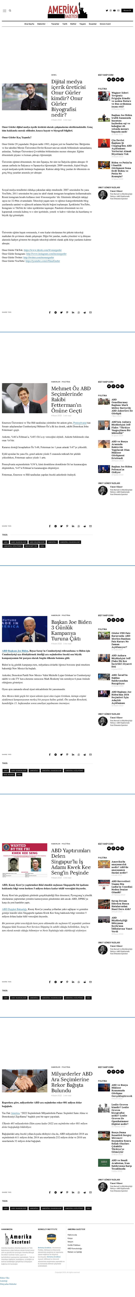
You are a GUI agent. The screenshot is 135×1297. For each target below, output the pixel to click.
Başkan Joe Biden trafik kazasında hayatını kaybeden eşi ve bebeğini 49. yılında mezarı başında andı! (122, 123)
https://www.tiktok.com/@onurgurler (43, 250)
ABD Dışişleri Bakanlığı (14, 909)
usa (42, 546)
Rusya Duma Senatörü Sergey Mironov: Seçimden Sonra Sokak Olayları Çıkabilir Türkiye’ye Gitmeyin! (121, 1142)
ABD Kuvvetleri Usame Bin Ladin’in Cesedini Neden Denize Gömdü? (122, 887)
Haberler (41, 24)
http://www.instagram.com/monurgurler (46, 253)
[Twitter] (107, 10)
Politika (66, 382)
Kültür (73, 24)
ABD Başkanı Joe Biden (15, 650)
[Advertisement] (67, 50)
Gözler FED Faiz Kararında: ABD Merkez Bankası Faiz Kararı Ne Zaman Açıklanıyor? (121, 640)
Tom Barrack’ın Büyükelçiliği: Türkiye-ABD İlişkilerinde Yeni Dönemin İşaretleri (121, 196)
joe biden (9, 774)
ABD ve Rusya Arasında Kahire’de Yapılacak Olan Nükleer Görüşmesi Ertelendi (121, 450)
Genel (54, 75)
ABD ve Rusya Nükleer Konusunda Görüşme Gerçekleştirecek (122, 1090)
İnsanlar (93, 24)
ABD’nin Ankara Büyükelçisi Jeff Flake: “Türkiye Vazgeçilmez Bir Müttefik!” (121, 427)
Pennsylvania (79, 422)
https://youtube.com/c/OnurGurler (43, 260)
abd (6, 542)
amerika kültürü (13, 546)
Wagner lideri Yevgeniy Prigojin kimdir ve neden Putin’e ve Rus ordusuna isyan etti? (121, 99)
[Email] (118, 10)
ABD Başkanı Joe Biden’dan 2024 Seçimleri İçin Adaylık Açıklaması (121, 697)
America (15, 1113)
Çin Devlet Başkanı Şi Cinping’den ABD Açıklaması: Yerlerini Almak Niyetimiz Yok (122, 147)
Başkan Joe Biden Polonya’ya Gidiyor (122, 469)
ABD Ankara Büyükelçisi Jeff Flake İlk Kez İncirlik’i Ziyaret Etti (122, 661)
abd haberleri (18, 542)
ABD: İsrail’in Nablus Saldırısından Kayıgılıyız (120, 679)
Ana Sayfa (29, 24)
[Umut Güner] (103, 195)
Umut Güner (116, 191)
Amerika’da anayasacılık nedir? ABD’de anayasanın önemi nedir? (120, 867)
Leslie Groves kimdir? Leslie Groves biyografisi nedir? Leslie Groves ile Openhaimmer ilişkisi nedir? (120, 1114)
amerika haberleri (70, 542)
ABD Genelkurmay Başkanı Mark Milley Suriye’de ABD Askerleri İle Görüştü (122, 406)
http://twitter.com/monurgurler (38, 257)
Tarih (64, 24)
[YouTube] (114, 10)
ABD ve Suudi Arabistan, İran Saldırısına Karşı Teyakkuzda (122, 1164)
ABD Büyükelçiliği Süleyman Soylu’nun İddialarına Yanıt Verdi (122, 924)
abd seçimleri (37, 542)
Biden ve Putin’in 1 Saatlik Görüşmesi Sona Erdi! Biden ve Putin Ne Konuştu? (122, 169)
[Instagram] (110, 10)
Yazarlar (55, 24)
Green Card (105, 24)
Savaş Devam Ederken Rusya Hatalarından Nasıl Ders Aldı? (121, 905)
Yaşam (82, 24)
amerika (52, 542)
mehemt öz (31, 546)
